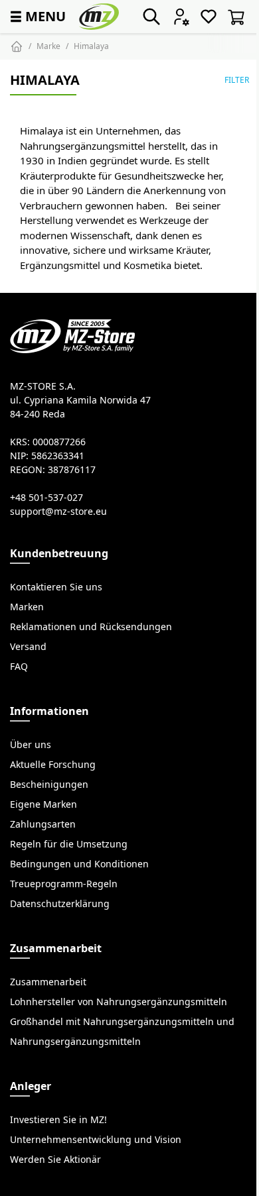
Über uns (30, 744)
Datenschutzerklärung (60, 903)
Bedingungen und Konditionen (79, 864)
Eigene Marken (43, 804)
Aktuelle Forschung (53, 764)
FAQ (19, 666)
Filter (236, 80)
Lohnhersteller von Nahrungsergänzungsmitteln (118, 1001)
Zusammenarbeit (48, 982)
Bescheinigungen (49, 784)
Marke (48, 46)
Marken (27, 607)
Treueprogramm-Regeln (64, 884)
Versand (28, 646)
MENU (36, 16)
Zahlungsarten (43, 824)
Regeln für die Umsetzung (69, 844)
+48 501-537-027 (46, 497)
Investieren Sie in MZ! (58, 1119)
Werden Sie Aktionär (55, 1159)
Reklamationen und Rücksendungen (91, 626)
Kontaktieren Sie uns (56, 587)
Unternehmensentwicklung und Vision (95, 1139)
